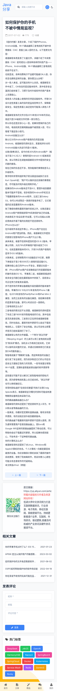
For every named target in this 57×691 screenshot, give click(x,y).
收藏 (37, 35)
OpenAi (37, 648)
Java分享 (7, 7)
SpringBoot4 (44, 655)
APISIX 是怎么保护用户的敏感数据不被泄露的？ (21, 554)
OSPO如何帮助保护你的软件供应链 (21, 568)
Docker (27, 661)
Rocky (10, 674)
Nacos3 (29, 655)
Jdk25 (25, 648)
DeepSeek (12, 648)
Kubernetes (42, 661)
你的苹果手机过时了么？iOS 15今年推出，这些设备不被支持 (20, 547)
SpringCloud (13, 661)
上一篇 (18, 475)
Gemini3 (40, 667)
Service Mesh (14, 667)
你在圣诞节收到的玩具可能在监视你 (20, 576)
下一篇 (42, 475)
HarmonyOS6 (13, 655)
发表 (16, 627)
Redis (28, 667)
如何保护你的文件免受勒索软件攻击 (20, 561)
